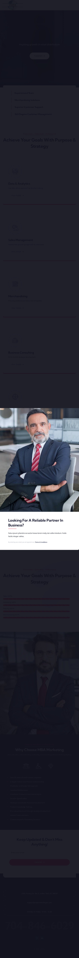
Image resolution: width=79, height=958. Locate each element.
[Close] (75, 411)
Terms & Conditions (41, 542)
